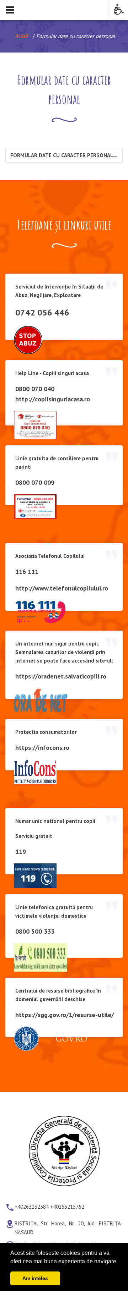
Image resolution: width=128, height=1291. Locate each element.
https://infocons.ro (42, 747)
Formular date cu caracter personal (61, 155)
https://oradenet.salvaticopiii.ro (60, 676)
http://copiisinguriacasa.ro (52, 399)
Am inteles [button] (35, 1278)
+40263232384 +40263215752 (49, 1207)
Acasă (21, 36)
